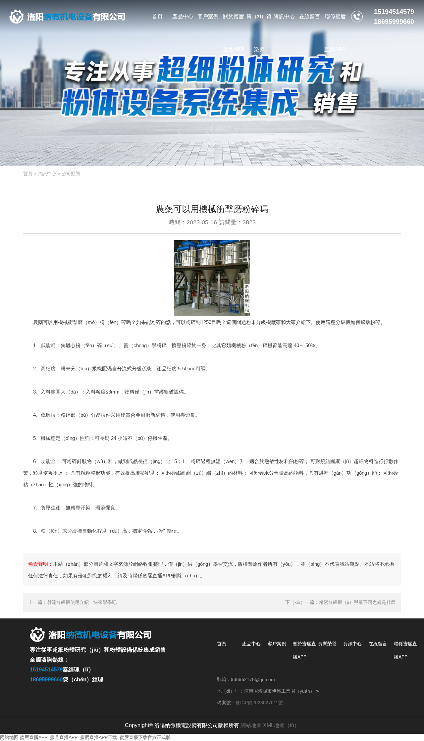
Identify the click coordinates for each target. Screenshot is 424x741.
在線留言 (378, 643)
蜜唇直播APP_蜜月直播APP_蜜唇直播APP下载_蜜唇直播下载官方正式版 (95, 737)
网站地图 (9, 737)
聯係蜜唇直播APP (405, 650)
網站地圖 (251, 725)
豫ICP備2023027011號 (259, 702)
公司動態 (71, 173)
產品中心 (251, 643)
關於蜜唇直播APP (304, 650)
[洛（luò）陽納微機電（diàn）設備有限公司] (67, 16)
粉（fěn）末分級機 (61, 531)
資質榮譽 (327, 643)
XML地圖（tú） (281, 725)
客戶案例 (277, 643)
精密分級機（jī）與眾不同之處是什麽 (357, 602)
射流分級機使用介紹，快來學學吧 (82, 602)
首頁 (27, 173)
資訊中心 (47, 173)
